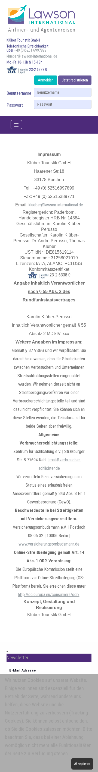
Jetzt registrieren (75, 80)
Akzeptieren (82, 764)
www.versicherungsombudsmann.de (49, 544)
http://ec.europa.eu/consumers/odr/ (48, 594)
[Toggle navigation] (16, 124)
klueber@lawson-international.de (32, 56)
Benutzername (19, 93)
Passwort (15, 105)
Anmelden (46, 80)
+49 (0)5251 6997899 (30, 50)
